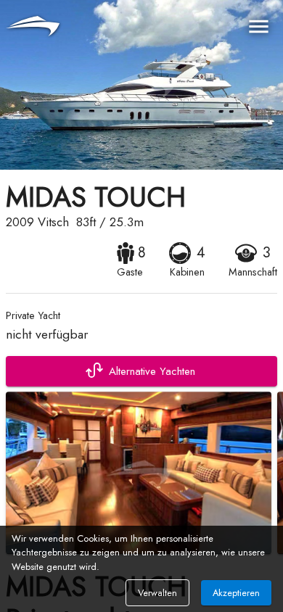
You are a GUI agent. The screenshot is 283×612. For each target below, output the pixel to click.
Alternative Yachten (152, 371)
